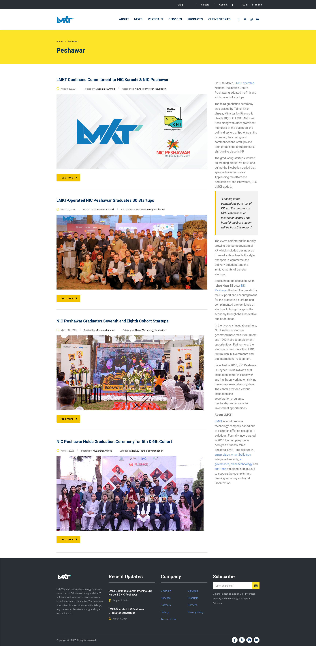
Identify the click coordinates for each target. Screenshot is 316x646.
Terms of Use (168, 619)
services (175, 19)
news (138, 19)
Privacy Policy (196, 612)
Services (166, 597)
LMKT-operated (244, 83)
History (165, 612)
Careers (205, 4)
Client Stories (219, 19)
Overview (166, 590)
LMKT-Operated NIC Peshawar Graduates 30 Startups (126, 611)
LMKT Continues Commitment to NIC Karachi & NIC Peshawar (130, 592)
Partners (166, 605)
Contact (223, 4)
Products (193, 597)
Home (60, 41)
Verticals (193, 590)
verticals (155, 19)
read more (67, 177)
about (124, 19)
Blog (180, 4)
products (195, 19)
